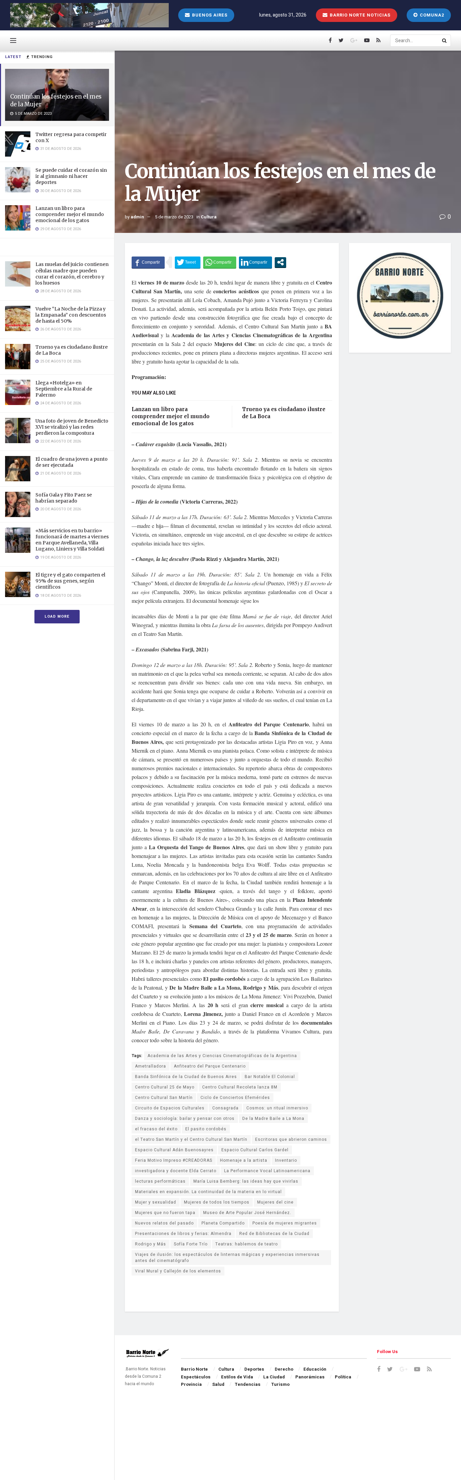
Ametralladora (150, 1066)
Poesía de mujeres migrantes (284, 1223)
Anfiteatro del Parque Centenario (210, 1066)
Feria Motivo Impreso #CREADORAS (173, 1160)
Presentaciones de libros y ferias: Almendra (183, 1234)
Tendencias (248, 1384)
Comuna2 (431, 15)
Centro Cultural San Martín (164, 1098)
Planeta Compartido (223, 1223)
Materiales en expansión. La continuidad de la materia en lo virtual (208, 1192)
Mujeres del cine (275, 1202)
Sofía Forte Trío (191, 1244)
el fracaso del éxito (156, 1129)
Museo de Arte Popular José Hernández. (247, 1213)
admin (137, 217)
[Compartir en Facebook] (148, 262)
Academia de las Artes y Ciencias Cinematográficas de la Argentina (222, 1056)
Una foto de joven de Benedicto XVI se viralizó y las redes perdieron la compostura (71, 427)
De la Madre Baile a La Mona (273, 1118)
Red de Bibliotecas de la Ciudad (274, 1234)
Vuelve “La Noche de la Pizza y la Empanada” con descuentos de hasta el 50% (70, 315)
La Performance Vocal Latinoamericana (267, 1171)
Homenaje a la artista (243, 1160)
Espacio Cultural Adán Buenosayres (174, 1150)
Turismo (280, 1384)
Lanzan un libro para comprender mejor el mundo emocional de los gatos (69, 214)
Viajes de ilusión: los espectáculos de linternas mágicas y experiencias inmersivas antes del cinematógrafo (227, 1258)
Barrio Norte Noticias (359, 15)
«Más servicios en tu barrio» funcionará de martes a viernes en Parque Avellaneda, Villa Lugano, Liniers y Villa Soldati (72, 540)
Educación (314, 1369)
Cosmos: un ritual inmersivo (277, 1108)
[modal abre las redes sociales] (280, 262)
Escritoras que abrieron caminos (291, 1139)
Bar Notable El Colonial (270, 1077)
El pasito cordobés (205, 1129)
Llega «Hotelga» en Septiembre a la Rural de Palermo (63, 389)
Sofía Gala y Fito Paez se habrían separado (63, 498)
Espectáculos (196, 1377)
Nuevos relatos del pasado (164, 1223)
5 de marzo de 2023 (174, 217)
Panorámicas (310, 1377)
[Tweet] (187, 262)
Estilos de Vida (237, 1377)
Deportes (254, 1369)
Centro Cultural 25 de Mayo (164, 1087)
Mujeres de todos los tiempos (216, 1202)
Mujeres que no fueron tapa (165, 1213)
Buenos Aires (209, 15)
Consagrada (225, 1108)
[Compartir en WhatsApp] (219, 262)
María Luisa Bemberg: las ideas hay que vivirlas (245, 1181)
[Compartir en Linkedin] (255, 262)
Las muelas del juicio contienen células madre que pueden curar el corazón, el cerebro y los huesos (72, 273)
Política (343, 1377)
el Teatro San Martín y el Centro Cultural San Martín (191, 1139)
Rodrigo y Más (150, 1244)
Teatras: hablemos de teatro (246, 1244)
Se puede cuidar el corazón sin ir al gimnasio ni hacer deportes (71, 176)
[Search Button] (445, 40)
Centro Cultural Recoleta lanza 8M (239, 1087)
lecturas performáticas (160, 1181)
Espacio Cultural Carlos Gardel (255, 1150)
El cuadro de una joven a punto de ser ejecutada (71, 462)
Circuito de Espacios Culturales (170, 1108)
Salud (218, 1384)
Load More (57, 616)
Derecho (284, 1369)
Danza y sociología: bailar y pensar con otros (185, 1118)
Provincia (191, 1384)
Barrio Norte (194, 1369)
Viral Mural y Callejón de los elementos (178, 1271)
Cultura (209, 217)
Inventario (286, 1160)
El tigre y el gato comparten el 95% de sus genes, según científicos (70, 581)
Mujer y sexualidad (155, 1202)
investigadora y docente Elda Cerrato (175, 1171)
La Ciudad (274, 1377)
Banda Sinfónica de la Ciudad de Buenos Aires (186, 1077)
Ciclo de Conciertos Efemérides (235, 1098)
